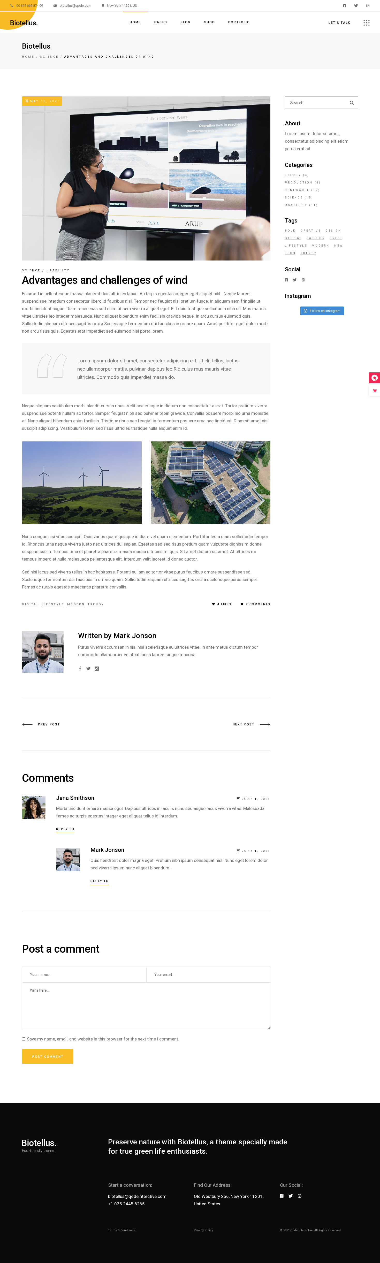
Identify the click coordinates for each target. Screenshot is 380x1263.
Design (333, 230)
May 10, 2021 (44, 101)
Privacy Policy (203, 1230)
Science (49, 56)
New (338, 245)
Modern (76, 604)
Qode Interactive (301, 1230)
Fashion (316, 238)
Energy (293, 175)
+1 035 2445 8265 (126, 1203)
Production (299, 182)
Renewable (297, 190)
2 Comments (257, 604)
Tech (290, 253)
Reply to (65, 829)
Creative (311, 230)
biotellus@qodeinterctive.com (137, 1196)
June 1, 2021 (256, 799)
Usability (58, 270)
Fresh (336, 238)
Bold (290, 230)
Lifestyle (53, 604)
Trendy (96, 604)
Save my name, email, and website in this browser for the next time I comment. (103, 1039)
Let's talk (339, 23)
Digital (30, 604)
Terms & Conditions (121, 1230)
